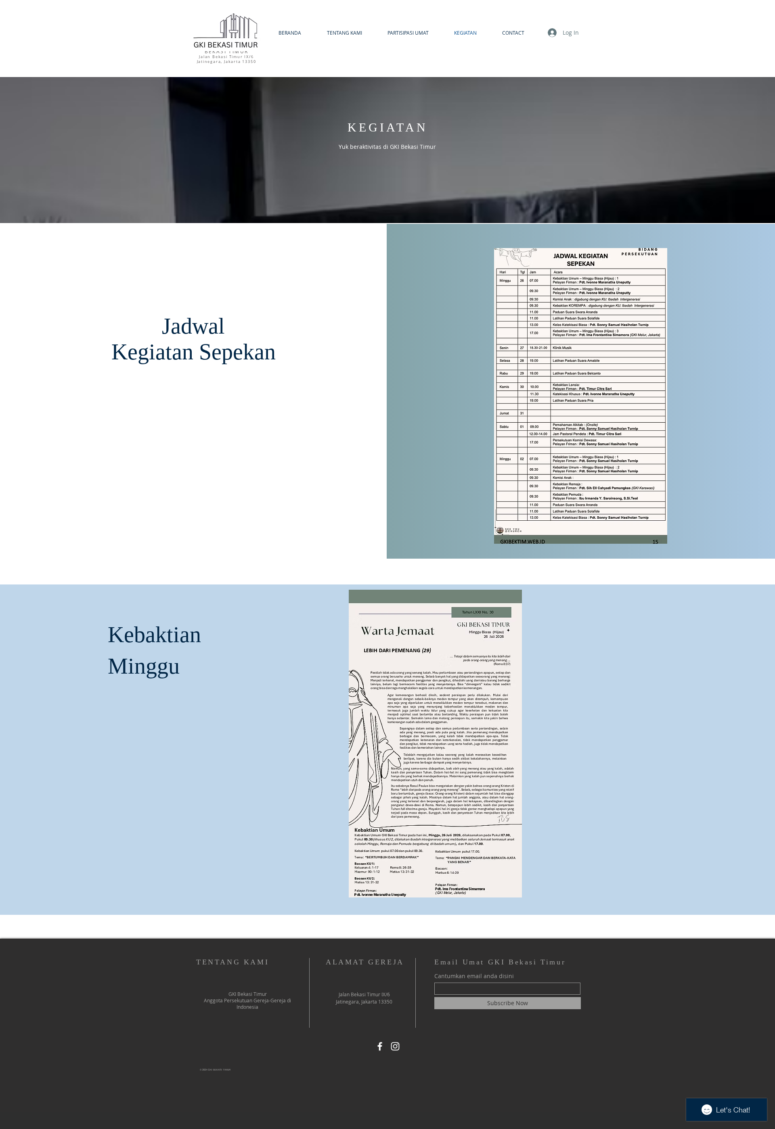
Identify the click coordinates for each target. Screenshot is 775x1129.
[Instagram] (395, 1046)
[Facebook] (379, 1046)
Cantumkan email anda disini (474, 976)
